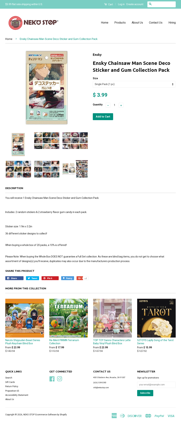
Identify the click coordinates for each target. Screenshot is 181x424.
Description (14, 188)
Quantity (98, 104)
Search (8, 378)
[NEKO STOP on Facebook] (52, 378)
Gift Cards (10, 382)
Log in (121, 4)
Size (95, 78)
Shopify (63, 414)
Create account (134, 4)
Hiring (172, 22)
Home (104, 22)
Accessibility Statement (16, 395)
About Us (137, 22)
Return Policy (11, 386)
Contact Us (155, 22)
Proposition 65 (12, 391)
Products (120, 22)
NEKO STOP (28, 414)
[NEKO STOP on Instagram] (59, 378)
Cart (110, 4)
